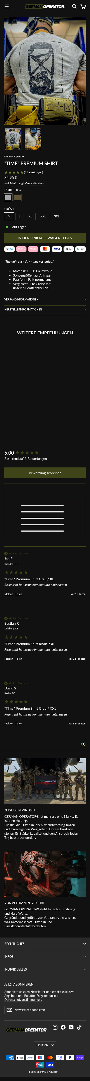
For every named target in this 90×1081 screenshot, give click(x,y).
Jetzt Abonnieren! (19, 984)
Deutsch (42, 1045)
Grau (8, 197)
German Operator (14, 156)
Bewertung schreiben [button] (45, 473)
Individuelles (15, 969)
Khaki (17, 197)
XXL (43, 216)
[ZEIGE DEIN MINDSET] (45, 781)
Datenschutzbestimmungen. (23, 999)
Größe (9, 209)
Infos (9, 956)
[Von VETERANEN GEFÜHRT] (45, 874)
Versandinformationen (21, 299)
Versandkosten (34, 183)
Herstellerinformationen (23, 309)
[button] (45, 172)
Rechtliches (14, 944)
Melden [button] (8, 594)
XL (30, 216)
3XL (56, 216)
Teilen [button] (18, 594)
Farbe (13, 190)
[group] (45, 453)
